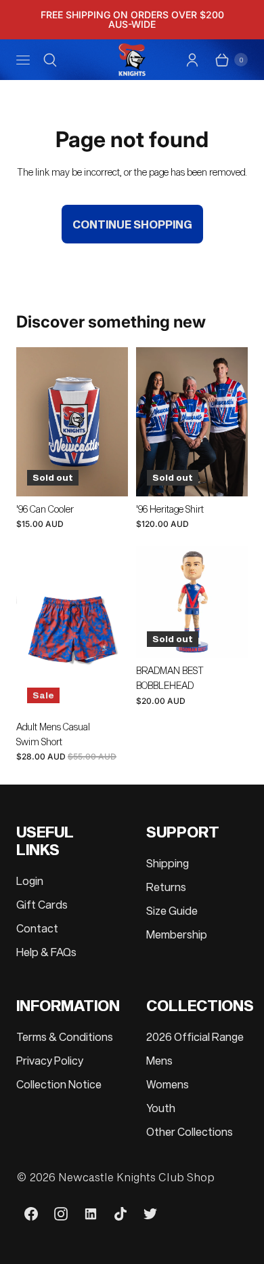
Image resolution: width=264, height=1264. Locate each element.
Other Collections (189, 1131)
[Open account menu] (192, 60)
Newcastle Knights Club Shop (136, 1176)
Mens (159, 1060)
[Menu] (23, 59)
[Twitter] (150, 1214)
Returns (166, 886)
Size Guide (172, 910)
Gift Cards (42, 904)
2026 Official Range (195, 1036)
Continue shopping (132, 224)
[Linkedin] (90, 1214)
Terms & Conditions (64, 1036)
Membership (176, 934)
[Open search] (50, 60)
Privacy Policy (49, 1060)
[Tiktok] (120, 1214)
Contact (37, 928)
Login (29, 880)
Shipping (167, 862)
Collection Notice (59, 1084)
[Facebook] (31, 1214)
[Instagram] (61, 1214)
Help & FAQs (46, 951)
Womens (167, 1084)
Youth (160, 1107)
